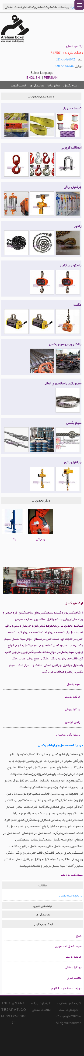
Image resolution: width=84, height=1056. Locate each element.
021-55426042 (65, 59)
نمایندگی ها (36, 85)
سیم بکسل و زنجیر (71, 875)
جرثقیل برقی (72, 709)
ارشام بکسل (71, 85)
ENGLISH (33, 77)
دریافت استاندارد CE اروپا (65, 988)
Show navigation (79, 5)
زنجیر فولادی (72, 722)
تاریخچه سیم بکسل (70, 895)
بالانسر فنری (74, 978)
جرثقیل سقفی (73, 967)
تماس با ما (53, 85)
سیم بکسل (73, 684)
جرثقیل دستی (72, 697)
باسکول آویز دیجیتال (68, 735)
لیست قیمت (18, 85)
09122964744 (65, 66)
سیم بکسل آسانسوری (68, 946)
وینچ (78, 936)
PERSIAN (50, 77)
